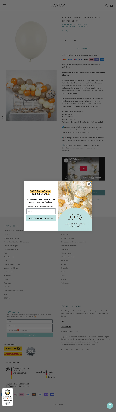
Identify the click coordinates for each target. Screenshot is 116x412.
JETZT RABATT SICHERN (41, 218)
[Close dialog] (89, 184)
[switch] (7, 403)
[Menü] (11, 389)
